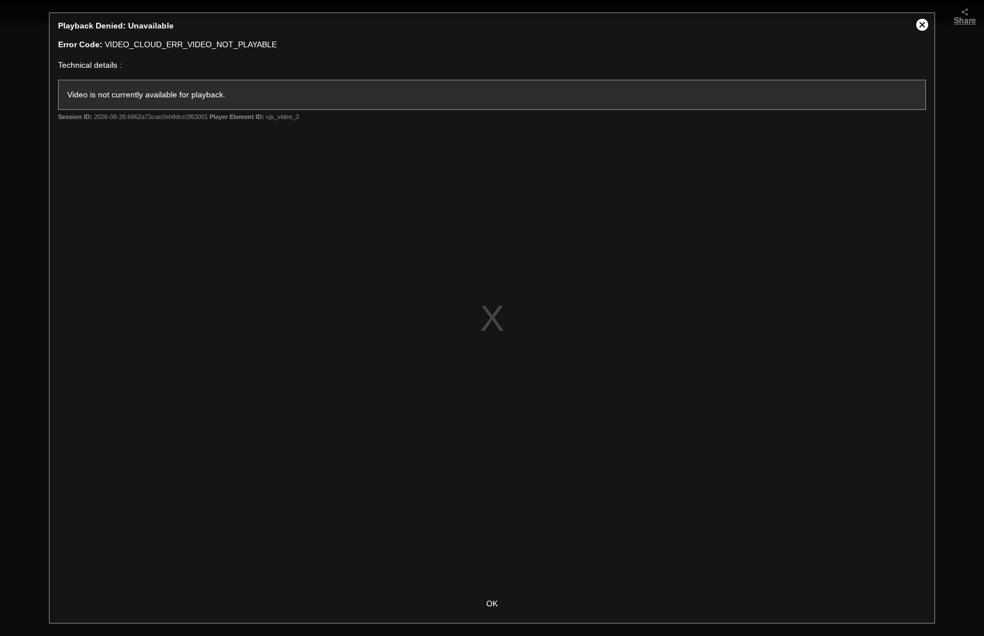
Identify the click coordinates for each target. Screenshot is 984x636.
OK (492, 603)
